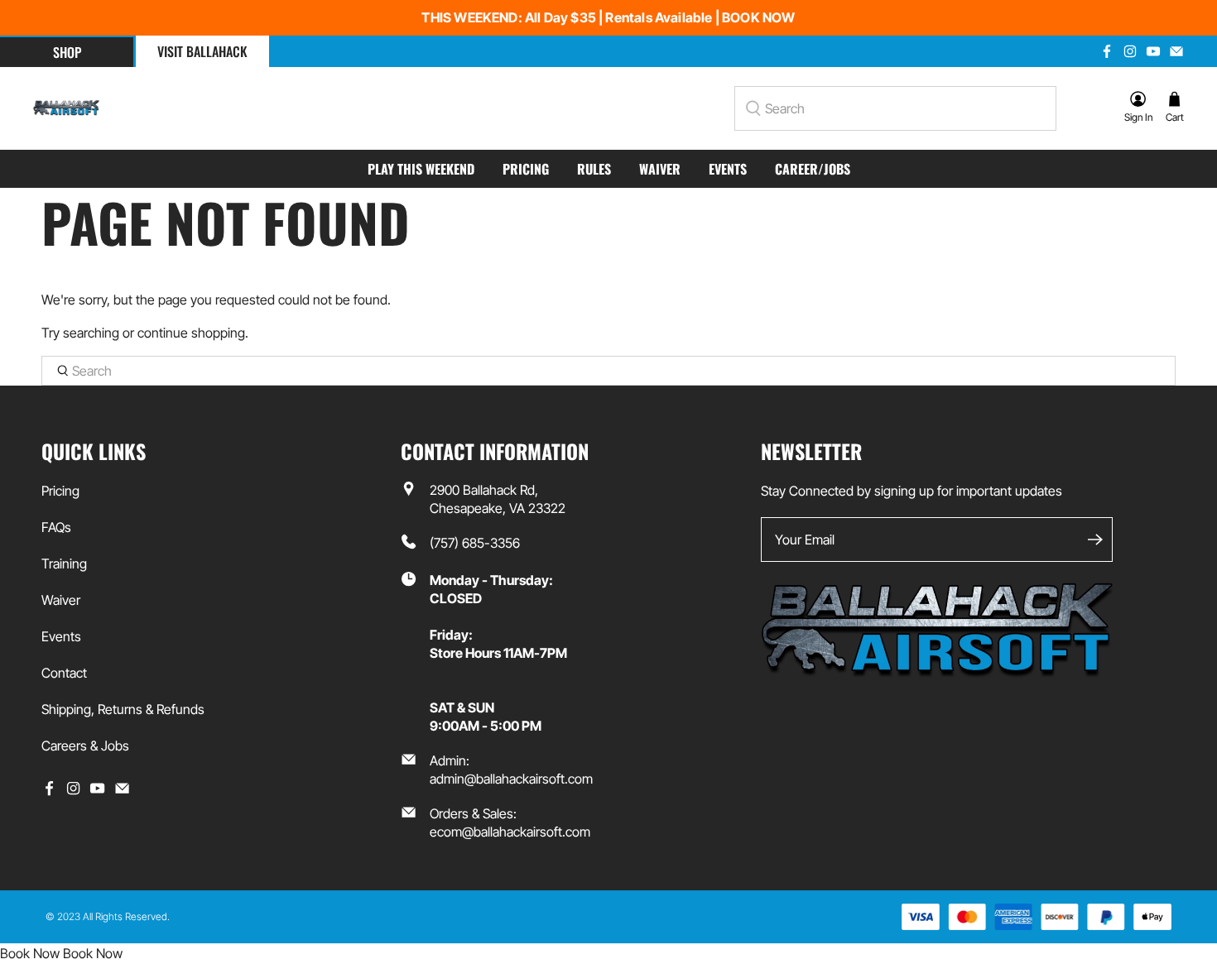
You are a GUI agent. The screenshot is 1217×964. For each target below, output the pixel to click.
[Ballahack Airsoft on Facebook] (1106, 51)
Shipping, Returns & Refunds (122, 709)
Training (64, 563)
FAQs (56, 527)
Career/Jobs (812, 169)
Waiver (660, 169)
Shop (67, 52)
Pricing (526, 169)
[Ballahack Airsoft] (66, 108)
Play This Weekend (421, 169)
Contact (64, 672)
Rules (594, 169)
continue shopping (191, 332)
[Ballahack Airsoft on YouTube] (1153, 51)
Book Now (30, 953)
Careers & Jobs (85, 745)
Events (728, 169)
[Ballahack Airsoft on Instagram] (1130, 51)
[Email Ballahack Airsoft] (1176, 51)
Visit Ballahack (202, 51)
